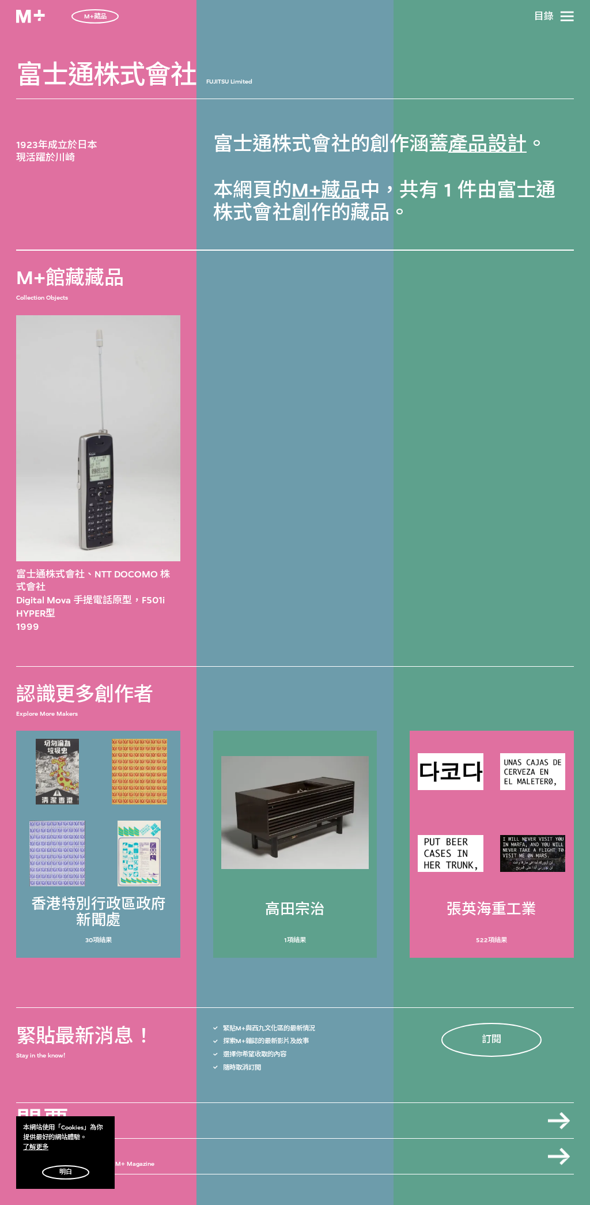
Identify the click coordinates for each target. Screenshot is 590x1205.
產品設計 (487, 144)
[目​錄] (567, 16)
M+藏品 (326, 190)
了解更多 (35, 1147)
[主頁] (30, 16)
